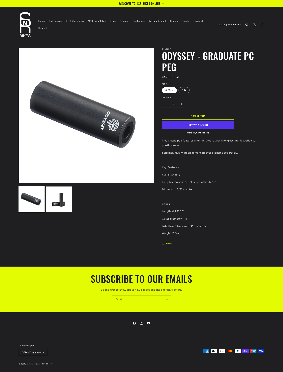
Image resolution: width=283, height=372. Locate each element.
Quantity (166, 97)
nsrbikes (30, 364)
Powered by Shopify (44, 364)
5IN (184, 90)
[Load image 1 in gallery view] (31, 199)
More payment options (198, 133)
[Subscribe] (167, 299)
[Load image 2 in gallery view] (59, 199)
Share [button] (169, 243)
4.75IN (169, 90)
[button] (247, 24)
